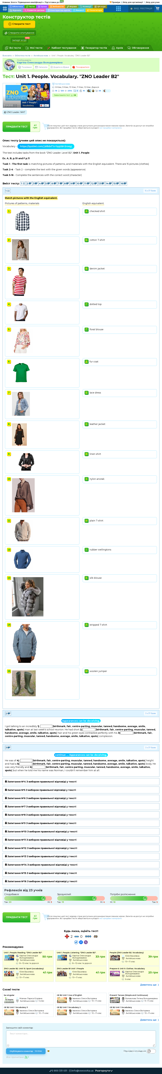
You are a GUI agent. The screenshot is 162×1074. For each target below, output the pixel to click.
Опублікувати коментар (26, 1051)
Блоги (14, 2)
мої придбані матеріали (110, 128)
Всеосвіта (7, 55)
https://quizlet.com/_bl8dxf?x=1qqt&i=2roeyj (46, 146)
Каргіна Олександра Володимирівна (40, 62)
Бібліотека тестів (22, 55)
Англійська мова (41, 55)
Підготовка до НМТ (54, 1)
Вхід (136, 8)
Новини (6, 2)
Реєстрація (146, 8)
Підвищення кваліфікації (31, 2)
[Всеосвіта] (5, 8)
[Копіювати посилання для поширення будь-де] (76, 942)
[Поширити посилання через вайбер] (86, 942)
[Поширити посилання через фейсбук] (81, 942)
